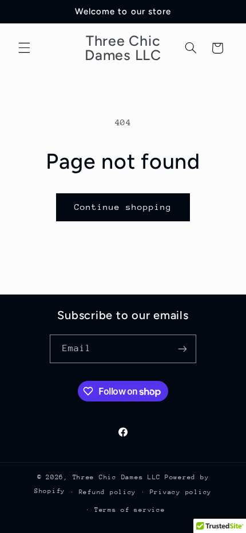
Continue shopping (123, 207)
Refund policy (108, 492)
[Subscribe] (182, 349)
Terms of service (129, 510)
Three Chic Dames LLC (117, 477)
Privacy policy (181, 492)
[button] (24, 48)
